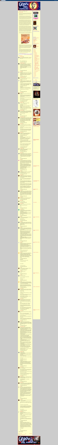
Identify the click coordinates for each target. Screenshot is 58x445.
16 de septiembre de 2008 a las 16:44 (23, 70)
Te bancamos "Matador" (36, 62)
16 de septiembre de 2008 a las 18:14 (23, 158)
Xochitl (21, 221)
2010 (34, 50)
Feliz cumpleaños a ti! (36, 71)
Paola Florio (21, 92)
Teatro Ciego (21, 203)
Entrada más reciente (20, 433)
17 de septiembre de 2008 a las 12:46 (23, 398)
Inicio (25, 433)
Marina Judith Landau (22, 326)
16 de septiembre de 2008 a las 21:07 (23, 215)
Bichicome (21, 200)
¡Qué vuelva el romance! (36, 55)
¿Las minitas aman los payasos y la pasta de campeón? (36, 63)
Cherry (20, 399)
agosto (35, 72)
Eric (20, 267)
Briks (20, 216)
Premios (31, 54)
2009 (34, 51)
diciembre (35, 52)
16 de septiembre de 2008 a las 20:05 (23, 199)
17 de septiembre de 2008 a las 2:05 (23, 325)
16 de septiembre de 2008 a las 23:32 (23, 266)
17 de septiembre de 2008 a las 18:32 (23, 420)
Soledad (21, 71)
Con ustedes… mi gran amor (36, 59)
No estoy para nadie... (36, 67)
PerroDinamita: (21, 351)
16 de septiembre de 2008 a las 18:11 (23, 151)
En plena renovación (28, 54)
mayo (34, 74)
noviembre (35, 53)
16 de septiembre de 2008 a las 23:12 (23, 258)
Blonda (21, 159)
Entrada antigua (30, 433)
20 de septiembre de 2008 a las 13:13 (23, 430)
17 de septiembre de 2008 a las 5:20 (23, 350)
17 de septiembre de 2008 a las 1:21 (23, 287)
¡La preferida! (35, 57)
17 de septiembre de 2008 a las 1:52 (23, 309)
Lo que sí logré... (35, 60)
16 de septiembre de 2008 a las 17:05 (23, 91)
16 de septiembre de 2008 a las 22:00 (23, 220)
